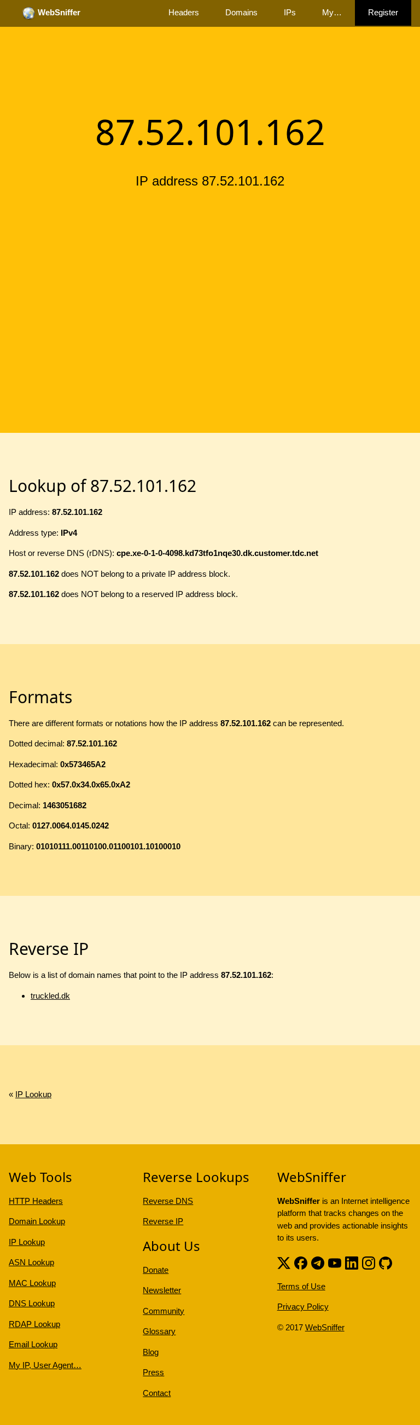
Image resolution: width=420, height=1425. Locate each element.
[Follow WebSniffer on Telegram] (317, 1262)
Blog (151, 1352)
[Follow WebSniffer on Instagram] (368, 1262)
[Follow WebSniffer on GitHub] (385, 1262)
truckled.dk (50, 995)
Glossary (159, 1331)
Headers (183, 12)
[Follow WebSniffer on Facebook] (300, 1262)
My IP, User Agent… (45, 1365)
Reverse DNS (168, 1201)
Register (383, 12)
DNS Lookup (32, 1303)
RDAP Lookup (34, 1324)
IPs (290, 12)
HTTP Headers (36, 1201)
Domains (241, 12)
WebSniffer (325, 1327)
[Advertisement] (210, 280)
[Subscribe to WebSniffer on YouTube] (334, 1262)
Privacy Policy (303, 1306)
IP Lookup (33, 1094)
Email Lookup (33, 1344)
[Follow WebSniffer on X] (283, 1262)
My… (332, 12)
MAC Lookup (32, 1283)
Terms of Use (301, 1286)
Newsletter (162, 1290)
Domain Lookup (37, 1221)
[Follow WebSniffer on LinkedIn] (351, 1262)
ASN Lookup (31, 1262)
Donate (155, 1270)
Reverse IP (163, 1221)
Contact (157, 1393)
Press (153, 1372)
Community (163, 1311)
